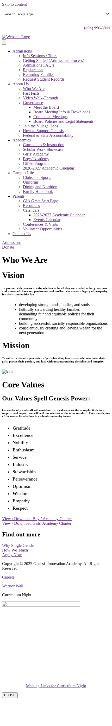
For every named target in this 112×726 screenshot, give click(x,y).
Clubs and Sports (37, 177)
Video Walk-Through (40, 98)
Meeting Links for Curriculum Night (56, 686)
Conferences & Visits (40, 224)
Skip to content (14, 4)
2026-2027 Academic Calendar (48, 168)
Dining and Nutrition (40, 187)
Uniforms (31, 182)
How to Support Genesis (43, 130)
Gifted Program (35, 163)
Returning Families (38, 74)
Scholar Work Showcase (43, 149)
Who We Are (34, 88)
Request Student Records (43, 79)
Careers (8, 577)
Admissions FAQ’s (38, 65)
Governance (33, 102)
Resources (31, 205)
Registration (33, 70)
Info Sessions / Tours (40, 56)
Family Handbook (38, 191)
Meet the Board (46, 107)
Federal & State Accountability (48, 135)
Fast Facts (31, 93)
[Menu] (4, 42)
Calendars (31, 210)
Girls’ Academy (36, 154)
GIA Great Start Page (40, 201)
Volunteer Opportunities (42, 229)
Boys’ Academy (36, 159)
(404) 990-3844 (97, 28)
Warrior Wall (12, 586)
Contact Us (22, 233)
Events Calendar (46, 219)
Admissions (22, 51)
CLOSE (10, 695)
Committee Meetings (50, 116)
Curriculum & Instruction (43, 144)
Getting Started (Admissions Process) (53, 60)
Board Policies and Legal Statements (63, 121)
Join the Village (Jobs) (41, 126)
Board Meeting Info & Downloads (61, 112)
